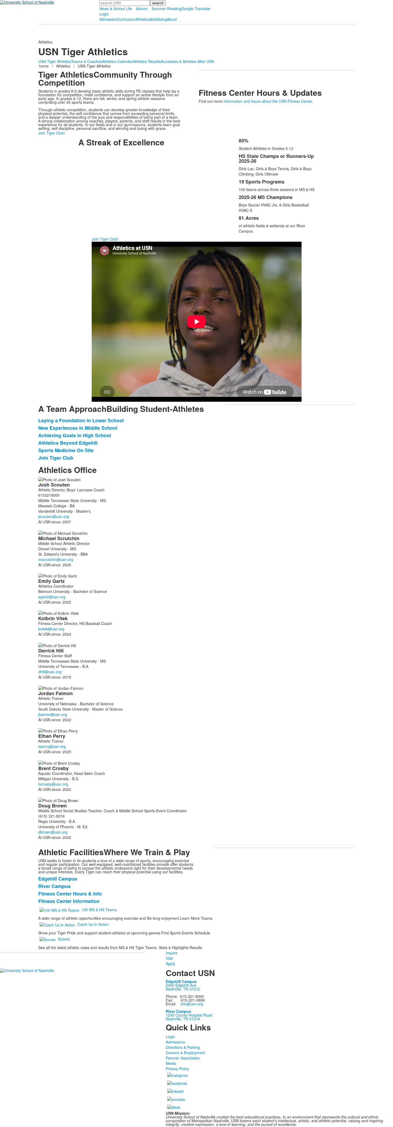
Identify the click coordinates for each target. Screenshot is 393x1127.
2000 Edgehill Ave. (181, 985)
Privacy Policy (177, 1068)
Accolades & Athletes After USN (187, 61)
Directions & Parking (183, 1047)
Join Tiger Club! (51, 133)
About (172, 19)
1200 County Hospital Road (189, 1015)
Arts (152, 19)
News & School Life (115, 8)
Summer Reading (166, 8)
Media (171, 1063)
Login (104, 14)
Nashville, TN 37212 (183, 988)
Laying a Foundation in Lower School (81, 420)
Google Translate (195, 8)
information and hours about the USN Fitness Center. (268, 101)
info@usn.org (191, 1003)
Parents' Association (183, 1058)
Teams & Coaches (86, 61)
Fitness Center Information (68, 901)
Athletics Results (147, 61)
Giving (161, 19)
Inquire (172, 952)
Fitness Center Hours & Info (70, 893)
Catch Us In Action (93, 924)
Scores (64, 939)
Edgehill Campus (57, 878)
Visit (169, 958)
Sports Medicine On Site (66, 450)
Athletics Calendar (117, 61)
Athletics (142, 19)
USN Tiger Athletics (54, 61)
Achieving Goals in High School (74, 435)
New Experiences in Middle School (77, 427)
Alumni (142, 8)
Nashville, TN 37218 (183, 1018)
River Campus (54, 886)
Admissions (175, 1042)
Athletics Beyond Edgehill (68, 442)
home (44, 66)
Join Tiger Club (55, 457)
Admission (108, 19)
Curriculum (126, 19)
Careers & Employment (185, 1052)
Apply (170, 963)
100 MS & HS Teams (99, 909)
